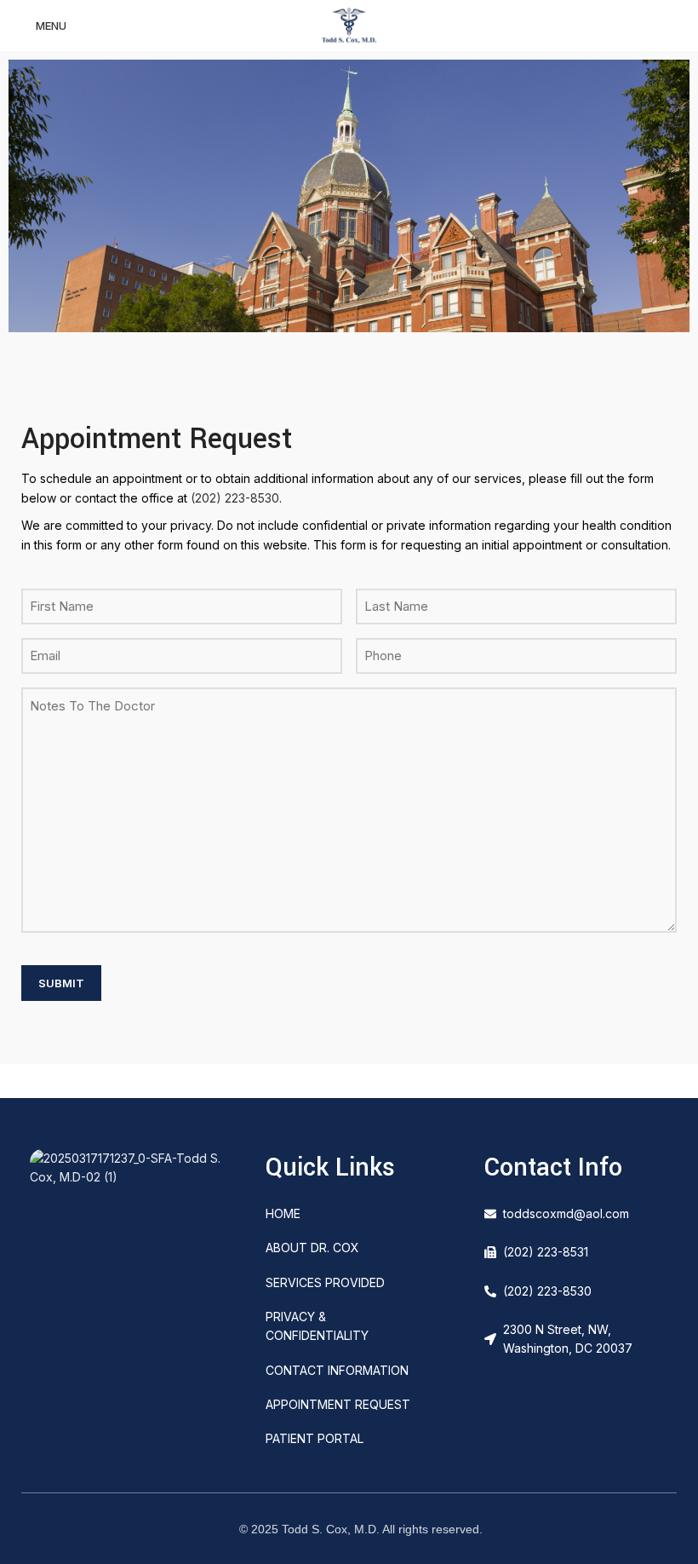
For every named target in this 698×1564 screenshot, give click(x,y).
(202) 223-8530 (235, 498)
